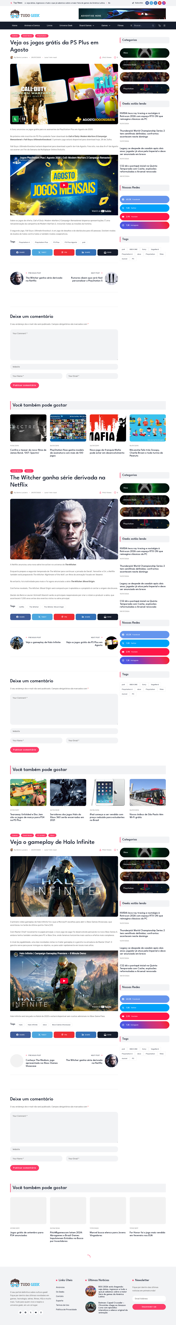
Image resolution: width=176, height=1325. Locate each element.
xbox (45, 1025)
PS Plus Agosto (71, 242)
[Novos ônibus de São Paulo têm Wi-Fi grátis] (148, 792)
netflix (21, 607)
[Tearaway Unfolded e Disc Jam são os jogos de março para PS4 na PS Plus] (28, 792)
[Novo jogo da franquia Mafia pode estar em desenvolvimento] (108, 428)
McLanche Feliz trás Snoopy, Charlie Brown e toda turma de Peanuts (146, 453)
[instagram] (164, 3)
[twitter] (151, 3)
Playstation (41, 36)
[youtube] (160, 3)
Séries (28, 471)
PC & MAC (41, 835)
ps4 (83, 242)
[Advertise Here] (122, 13)
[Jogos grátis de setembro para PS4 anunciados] (28, 1210)
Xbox (52, 835)
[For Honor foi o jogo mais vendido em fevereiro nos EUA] (148, 1210)
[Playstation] (144, 89)
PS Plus (56, 242)
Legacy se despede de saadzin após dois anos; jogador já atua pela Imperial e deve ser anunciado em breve (143, 151)
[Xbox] (144, 53)
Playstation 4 (24, 242)
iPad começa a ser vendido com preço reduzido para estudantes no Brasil (107, 817)
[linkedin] (155, 3)
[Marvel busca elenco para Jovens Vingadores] (108, 1210)
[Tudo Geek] (25, 14)
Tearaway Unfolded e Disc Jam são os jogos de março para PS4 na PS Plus (27, 817)
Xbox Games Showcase (61, 1025)
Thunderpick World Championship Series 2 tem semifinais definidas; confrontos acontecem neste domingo (142, 134)
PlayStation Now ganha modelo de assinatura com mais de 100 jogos (67, 453)
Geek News (27, 36)
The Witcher (34, 607)
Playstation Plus (41, 242)
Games (15, 36)
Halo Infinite (33, 1025)
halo (21, 1025)
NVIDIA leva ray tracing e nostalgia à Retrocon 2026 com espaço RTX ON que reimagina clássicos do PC (141, 116)
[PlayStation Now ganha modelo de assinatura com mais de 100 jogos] (68, 428)
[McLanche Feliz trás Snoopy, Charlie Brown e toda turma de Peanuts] (148, 428)
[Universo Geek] (144, 65)
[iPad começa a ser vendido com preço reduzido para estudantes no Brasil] (108, 792)
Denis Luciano (22, 57)
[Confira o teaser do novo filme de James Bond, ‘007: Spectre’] (28, 428)
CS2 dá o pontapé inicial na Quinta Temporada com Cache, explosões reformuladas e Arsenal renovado (138, 169)
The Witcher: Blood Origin (54, 607)
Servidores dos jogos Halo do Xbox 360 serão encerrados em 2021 (67, 817)
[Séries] (144, 77)
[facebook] (147, 3)
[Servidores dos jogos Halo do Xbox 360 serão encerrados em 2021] (68, 792)
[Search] (153, 25)
